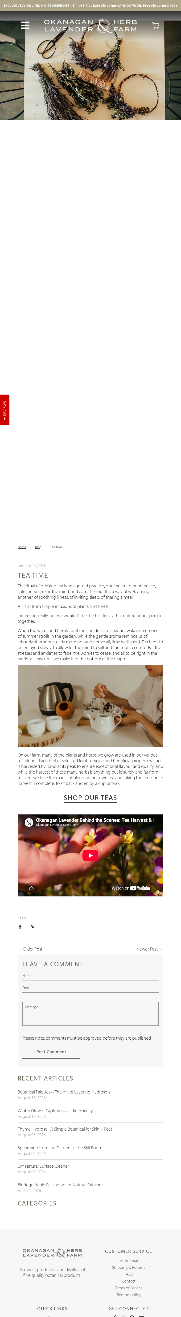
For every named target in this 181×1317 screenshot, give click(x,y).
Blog (38, 547)
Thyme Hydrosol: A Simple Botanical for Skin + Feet (65, 1129)
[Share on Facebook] (22, 926)
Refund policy (129, 1294)
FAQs (128, 1274)
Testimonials (129, 1260)
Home (22, 547)
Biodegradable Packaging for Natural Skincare (60, 1185)
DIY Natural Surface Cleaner (43, 1166)
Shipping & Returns (128, 1267)
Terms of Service (129, 1288)
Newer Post (147, 949)
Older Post (32, 949)
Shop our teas (90, 797)
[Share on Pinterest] (33, 926)
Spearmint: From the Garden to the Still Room (60, 1147)
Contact (129, 1281)
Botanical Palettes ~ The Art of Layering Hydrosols (64, 1092)
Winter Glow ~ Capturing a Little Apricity (55, 1110)
